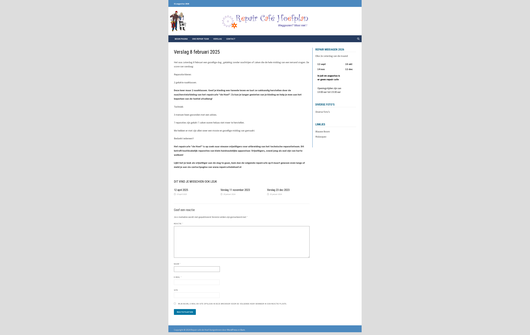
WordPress (232, 329)
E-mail (178, 277)
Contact (230, 38)
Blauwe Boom (322, 131)
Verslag (217, 38)
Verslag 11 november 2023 (235, 190)
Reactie (178, 223)
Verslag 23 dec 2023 (278, 190)
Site (176, 290)
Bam (242, 329)
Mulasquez (320, 136)
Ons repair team (200, 38)
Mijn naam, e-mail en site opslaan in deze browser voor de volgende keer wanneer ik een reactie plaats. (232, 303)
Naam (177, 264)
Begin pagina (181, 38)
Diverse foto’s (322, 111)
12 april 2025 (181, 190)
